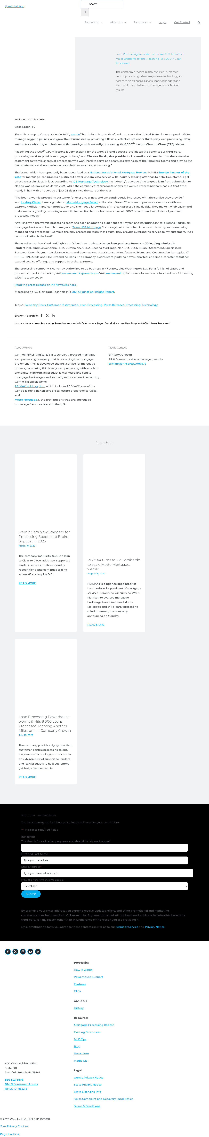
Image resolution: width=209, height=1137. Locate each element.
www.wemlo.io (115, 273)
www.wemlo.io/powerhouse (80, 273)
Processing (133, 305)
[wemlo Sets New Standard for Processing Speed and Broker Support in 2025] (46, 523)
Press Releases (114, 305)
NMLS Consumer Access (21, 1084)
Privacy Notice (155, 926)
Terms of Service (127, 926)
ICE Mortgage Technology (90, 181)
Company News (35, 305)
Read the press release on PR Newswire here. (46, 284)
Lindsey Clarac (30, 202)
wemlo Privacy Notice (89, 1077)
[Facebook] (41, 315)
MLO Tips (80, 1039)
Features (80, 984)
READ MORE (27, 583)
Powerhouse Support (88, 976)
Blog (77, 1046)
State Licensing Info (87, 1091)
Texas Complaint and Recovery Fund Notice (103, 1098)
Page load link (9, 1134)
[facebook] (8, 952)
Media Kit (80, 1060)
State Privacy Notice (88, 1084)
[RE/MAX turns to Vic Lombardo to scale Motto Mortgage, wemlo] (114, 551)
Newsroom (81, 1053)
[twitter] (15, 952)
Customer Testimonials (62, 305)
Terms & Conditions (87, 1106)
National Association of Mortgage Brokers (118, 172)
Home (18, 323)
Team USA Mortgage (86, 227)
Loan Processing (91, 305)
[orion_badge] (35, 998)
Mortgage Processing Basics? (94, 1025)
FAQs (77, 991)
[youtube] (30, 952)
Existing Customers (87, 1032)
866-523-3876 (14, 1079)
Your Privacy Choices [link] (14, 1126)
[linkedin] (38, 952)
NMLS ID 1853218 (16, 1088)
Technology (149, 305)
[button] (199, 22)
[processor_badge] (24, 959)
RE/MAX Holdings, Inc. (30, 386)
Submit (31, 894)
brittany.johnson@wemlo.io (127, 363)
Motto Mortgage (26, 399)
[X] (47, 315)
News (28, 323)
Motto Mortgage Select (82, 202)
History (79, 1008)
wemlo (75, 134)
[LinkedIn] (53, 315)
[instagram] (23, 952)
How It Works (83, 969)
